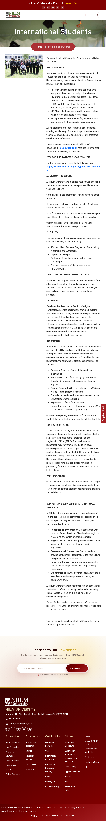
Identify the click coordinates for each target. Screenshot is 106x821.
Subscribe (75, 668)
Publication (89, 757)
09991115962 (15, 719)
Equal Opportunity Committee (50, 808)
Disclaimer (13, 811)
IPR (86, 767)
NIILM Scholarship (13, 742)
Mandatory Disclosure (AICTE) (50, 768)
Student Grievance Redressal (18, 808)
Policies (68, 776)
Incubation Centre (92, 762)
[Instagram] (48, 7)
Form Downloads (13, 761)
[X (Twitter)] (57, 7)
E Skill (47, 776)
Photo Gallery (70, 766)
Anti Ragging (70, 808)
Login (87, 736)
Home (39, 46)
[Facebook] (43, 7)
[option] (24, 66)
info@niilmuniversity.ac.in (21, 723)
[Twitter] (24, 729)
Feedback (30, 769)
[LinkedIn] (62, 7)
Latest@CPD (50, 781)
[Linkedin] (29, 729)
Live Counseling (12, 747)
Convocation (31, 764)
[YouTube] (53, 7)
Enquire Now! (72, 3)
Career (48, 751)
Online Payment (13, 774)
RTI (66, 781)
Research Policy (52, 786)
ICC (34, 808)
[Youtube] (18, 729)
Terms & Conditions (28, 811)
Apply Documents (72, 771)
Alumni (29, 751)
